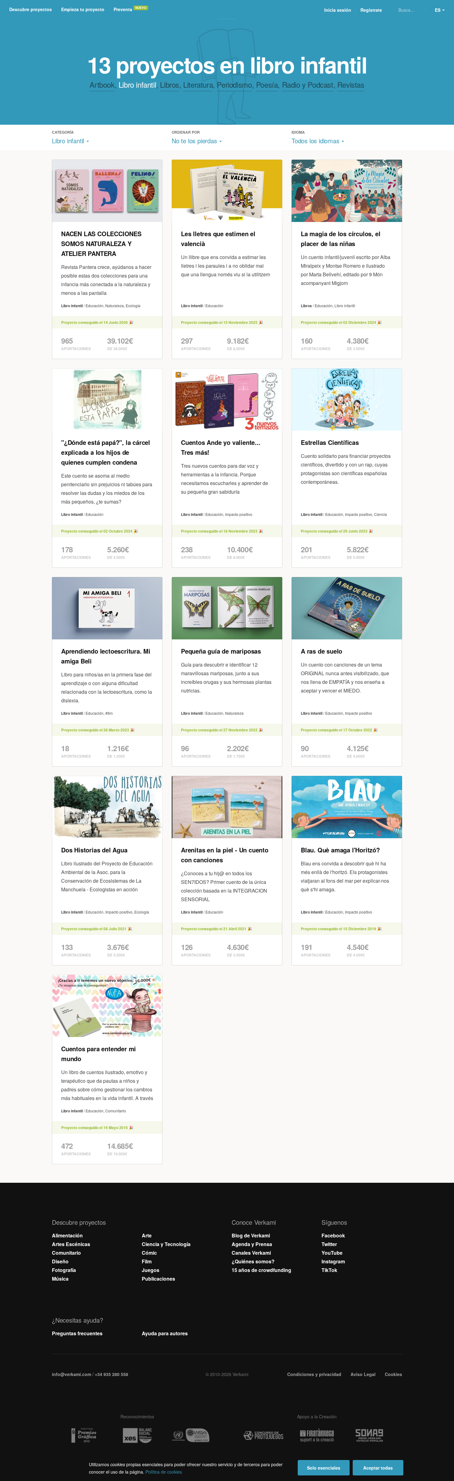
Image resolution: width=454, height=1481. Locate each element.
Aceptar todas (378, 1468)
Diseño (60, 1261)
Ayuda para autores (165, 1333)
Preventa (123, 9)
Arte (147, 1235)
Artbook (102, 84)
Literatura (198, 84)
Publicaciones (158, 1278)
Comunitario (66, 1252)
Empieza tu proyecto (82, 9)
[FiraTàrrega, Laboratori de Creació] (316, 1435)
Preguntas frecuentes (77, 1333)
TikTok (329, 1270)
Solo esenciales (323, 1468)
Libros (169, 84)
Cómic (149, 1252)
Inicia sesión (337, 10)
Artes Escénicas (71, 1244)
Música (60, 1278)
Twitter (329, 1244)
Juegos (150, 1270)
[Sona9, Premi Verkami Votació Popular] (370, 1435)
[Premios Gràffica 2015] (83, 1435)
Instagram (333, 1261)
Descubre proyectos (30, 9)
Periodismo (234, 84)
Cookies (393, 1374)
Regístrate (371, 10)
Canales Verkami (251, 1252)
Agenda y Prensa (252, 1244)
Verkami (227, 10)
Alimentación (67, 1235)
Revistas (350, 84)
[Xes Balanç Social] (137, 1435)
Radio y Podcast (307, 84)
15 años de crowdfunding (261, 1270)
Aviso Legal (363, 1374)
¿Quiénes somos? (253, 1261)
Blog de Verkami (251, 1235)
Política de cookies (163, 1472)
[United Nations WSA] (190, 1435)
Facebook (333, 1235)
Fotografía (64, 1270)
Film (147, 1261)
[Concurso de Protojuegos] (263, 1435)
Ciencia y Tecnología (166, 1244)
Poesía (267, 84)
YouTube (332, 1252)
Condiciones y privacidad (314, 1374)
